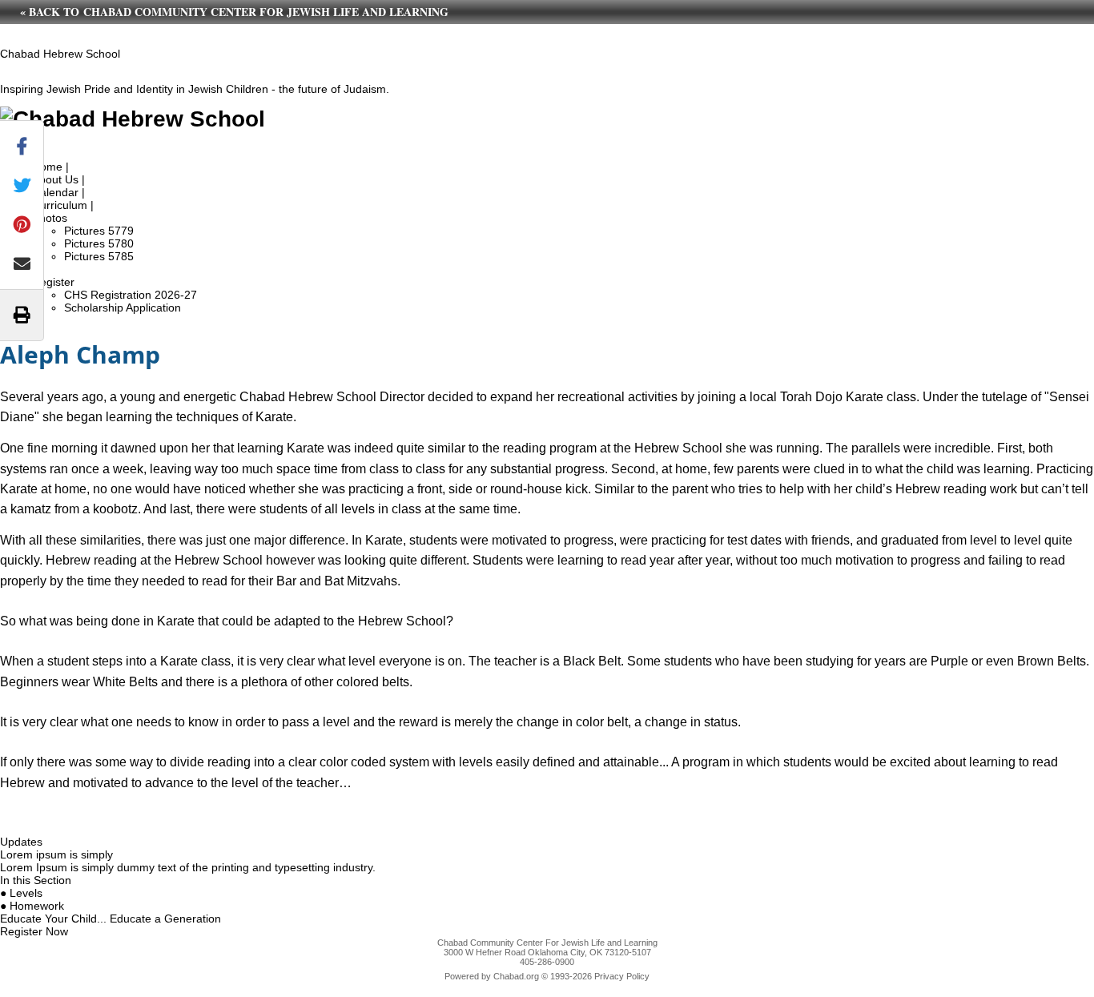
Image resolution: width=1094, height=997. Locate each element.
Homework (37, 905)
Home (47, 166)
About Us (55, 179)
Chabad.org (516, 976)
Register (53, 281)
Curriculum (59, 205)
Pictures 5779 (99, 230)
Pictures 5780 (99, 243)
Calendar (55, 192)
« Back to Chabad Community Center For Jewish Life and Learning (234, 11)
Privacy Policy (622, 976)
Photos (49, 217)
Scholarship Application (122, 307)
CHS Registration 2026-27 (130, 294)
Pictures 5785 (99, 256)
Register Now (34, 931)
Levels (26, 892)
